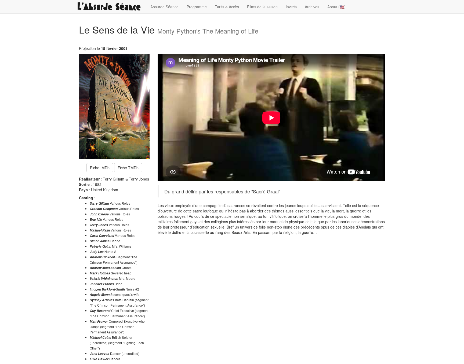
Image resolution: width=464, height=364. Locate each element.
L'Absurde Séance (163, 6)
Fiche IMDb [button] (100, 167)
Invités (291, 6)
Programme (197, 6)
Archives (312, 6)
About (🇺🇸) (336, 6)
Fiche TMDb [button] (128, 167)
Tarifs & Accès (227, 6)
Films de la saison (262, 6)
